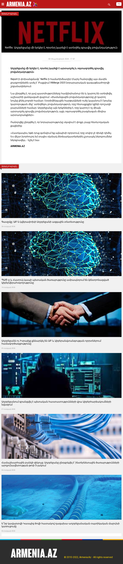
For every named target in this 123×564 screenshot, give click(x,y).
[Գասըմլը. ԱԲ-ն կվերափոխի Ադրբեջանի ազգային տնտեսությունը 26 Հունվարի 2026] (62, 172)
